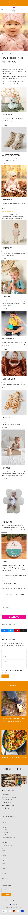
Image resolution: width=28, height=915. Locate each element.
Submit (5, 676)
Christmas (4, 866)
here (11, 305)
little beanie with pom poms (16, 214)
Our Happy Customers (6, 845)
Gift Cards (3, 850)
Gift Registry (4, 852)
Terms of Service (20, 645)
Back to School (5, 878)
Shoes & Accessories (6, 876)
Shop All (3, 863)
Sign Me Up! (14, 617)
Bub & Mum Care (5, 871)
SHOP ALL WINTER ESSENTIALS (8, 583)
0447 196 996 (8, 802)
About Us (3, 822)
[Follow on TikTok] (14, 900)
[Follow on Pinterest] (10, 900)
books (17, 384)
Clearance (3, 868)
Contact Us (4, 820)
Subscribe (6, 894)
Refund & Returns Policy (7, 829)
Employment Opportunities (8, 837)
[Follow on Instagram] (6, 900)
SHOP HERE (4, 125)
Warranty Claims (5, 832)
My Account (4, 848)
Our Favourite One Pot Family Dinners (13, 758)
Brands (3, 881)
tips (2, 345)
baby (11, 53)
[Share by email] (23, 630)
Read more (4, 725)
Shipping (3, 855)
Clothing (3, 873)
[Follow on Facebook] (2, 900)
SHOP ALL (3, 163)
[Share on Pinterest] (17, 630)
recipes (7, 345)
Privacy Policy (10, 645)
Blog (2, 825)
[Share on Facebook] (4, 630)
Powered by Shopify (19, 907)
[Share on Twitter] (11, 630)
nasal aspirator (19, 301)
